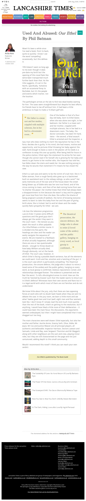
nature (80, 17)
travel (55, 17)
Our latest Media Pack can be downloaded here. (43, 492)
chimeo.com (8, 478)
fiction (43, 21)
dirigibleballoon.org (32, 478)
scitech (71, 17)
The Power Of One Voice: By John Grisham (54, 382)
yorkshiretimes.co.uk (74, 478)
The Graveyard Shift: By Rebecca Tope (54, 390)
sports (63, 17)
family (48, 17)
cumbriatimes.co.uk (19, 478)
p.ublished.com (69, 476)
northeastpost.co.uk (60, 478)
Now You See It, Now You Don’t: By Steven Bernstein (54, 399)
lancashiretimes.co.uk (46, 478)
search (53, 2)
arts (26, 17)
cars (31, 17)
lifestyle (39, 17)
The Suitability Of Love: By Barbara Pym (55, 374)
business (18, 17)
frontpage (7, 17)
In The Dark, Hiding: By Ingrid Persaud (53, 407)
